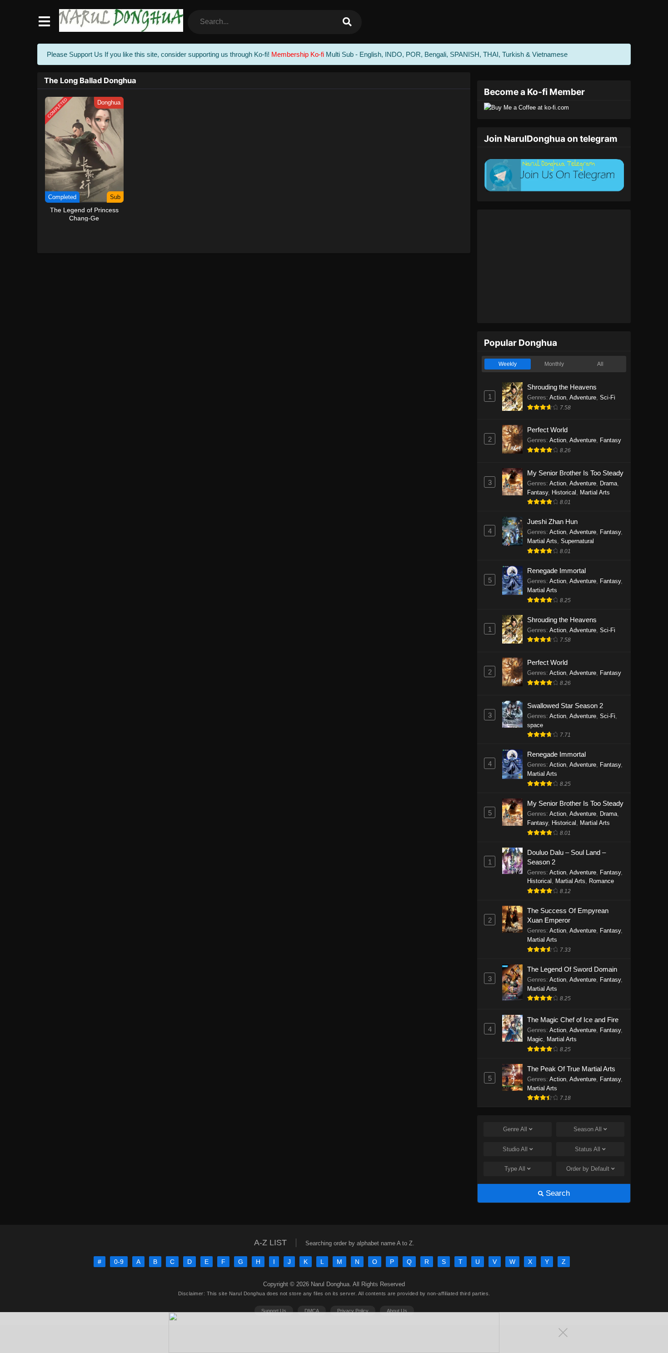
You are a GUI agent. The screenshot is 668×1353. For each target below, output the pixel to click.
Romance (601, 881)
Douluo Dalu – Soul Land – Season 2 (566, 857)
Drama (608, 483)
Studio (515, 1149)
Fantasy (610, 440)
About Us (397, 1310)
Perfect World (547, 430)
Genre (515, 1129)
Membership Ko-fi (297, 54)
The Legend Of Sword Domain (572, 969)
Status (587, 1149)
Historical (564, 492)
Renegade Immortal (556, 570)
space (535, 725)
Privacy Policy (353, 1310)
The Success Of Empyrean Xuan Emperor (567, 915)
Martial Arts (595, 492)
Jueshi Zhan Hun (552, 521)
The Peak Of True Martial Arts (571, 1069)
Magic (535, 1039)
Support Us (273, 1310)
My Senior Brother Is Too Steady (575, 473)
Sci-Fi (607, 397)
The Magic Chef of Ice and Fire (572, 1019)
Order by (587, 1168)
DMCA (311, 1310)
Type (514, 1168)
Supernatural (577, 541)
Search (556, 1193)
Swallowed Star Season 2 (565, 705)
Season (587, 1129)
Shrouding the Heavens (562, 387)
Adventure (582, 397)
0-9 (119, 1261)
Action (557, 397)
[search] (347, 22)
